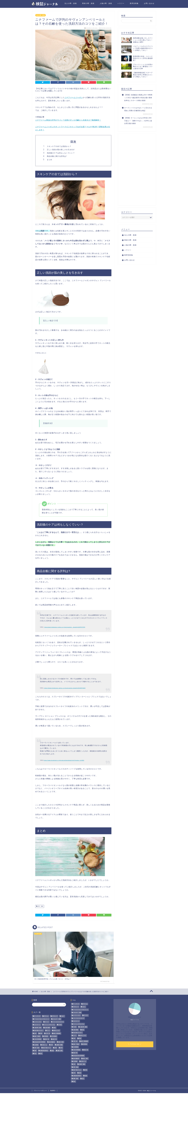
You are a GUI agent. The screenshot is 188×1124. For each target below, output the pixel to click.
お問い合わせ (149, 3)
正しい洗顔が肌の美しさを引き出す (61, 150)
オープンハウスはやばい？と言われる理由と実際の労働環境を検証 (138, 109)
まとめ (49, 160)
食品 (35, 1053)
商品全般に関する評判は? (57, 156)
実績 (41, 1033)
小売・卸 (48, 1033)
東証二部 (55, 1039)
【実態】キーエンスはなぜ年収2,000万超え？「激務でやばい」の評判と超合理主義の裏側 (138, 120)
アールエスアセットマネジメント (41, 1019)
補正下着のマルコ (47, 1047)
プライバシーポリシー (40, 1090)
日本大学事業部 (37, 1039)
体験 (55, 1027)
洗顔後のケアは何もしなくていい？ (61, 153)
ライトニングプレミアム (49, 1024)
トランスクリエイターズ (58, 1021)
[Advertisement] (137, 169)
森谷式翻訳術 (52, 1042)
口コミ (48, 1030)
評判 (61, 1047)
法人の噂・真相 (71, 3)
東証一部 (47, 1039)
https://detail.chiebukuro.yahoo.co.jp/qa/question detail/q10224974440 (64, 688)
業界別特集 (134, 3)
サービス (47, 1021)
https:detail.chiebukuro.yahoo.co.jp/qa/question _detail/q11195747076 (64, 627)
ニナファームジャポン (74, 97)
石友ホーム (44, 1044)
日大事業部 (54, 1036)
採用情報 (46, 1036)
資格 (35, 1050)
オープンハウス (37, 1021)
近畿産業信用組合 (44, 1050)
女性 (35, 1033)
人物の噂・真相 (106, 3)
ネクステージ (37, 1024)
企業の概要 (47, 1027)
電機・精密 (59, 1050)
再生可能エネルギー (38, 1030)
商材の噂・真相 (88, 3)
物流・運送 (61, 1042)
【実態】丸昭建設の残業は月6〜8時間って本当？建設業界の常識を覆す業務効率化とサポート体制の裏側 (138, 97)
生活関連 (36, 1044)
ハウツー (120, 3)
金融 (53, 1050)
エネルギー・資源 (57, 1019)
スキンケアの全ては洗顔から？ (59, 146)
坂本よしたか (57, 1030)
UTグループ (54, 1016)
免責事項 (52, 1090)
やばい (62, 1016)
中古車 (60, 1024)
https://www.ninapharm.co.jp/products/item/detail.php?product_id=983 (64, 760)
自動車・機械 (59, 1044)
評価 (56, 1047)
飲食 (41, 1053)
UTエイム (46, 1016)
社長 (52, 1044)
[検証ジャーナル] (44, 5)
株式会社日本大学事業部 (39, 1042)
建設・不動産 (37, 1036)
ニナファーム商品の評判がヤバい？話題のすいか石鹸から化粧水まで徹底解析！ (68, 120)
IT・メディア (37, 1016)
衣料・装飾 (40, 906)
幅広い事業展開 (57, 1033)
